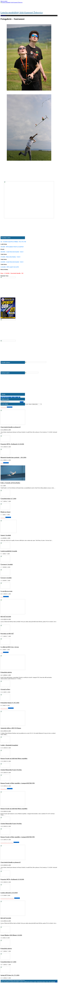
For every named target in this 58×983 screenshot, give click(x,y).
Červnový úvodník (6, 577)
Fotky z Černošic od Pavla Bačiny (10, 483)
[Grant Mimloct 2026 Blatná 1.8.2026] (5, 932)
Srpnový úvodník (6, 535)
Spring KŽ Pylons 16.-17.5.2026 (10, 975)
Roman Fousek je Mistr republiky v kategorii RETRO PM (18, 783)
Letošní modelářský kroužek (9, 551)
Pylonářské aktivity (6, 672)
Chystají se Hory (5, 689)
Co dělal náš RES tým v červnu (10, 647)
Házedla (13, 397)
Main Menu (3, 15)
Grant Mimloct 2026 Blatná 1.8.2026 (11, 935)
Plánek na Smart (5, 512)
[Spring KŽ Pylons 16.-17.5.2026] (5, 972)
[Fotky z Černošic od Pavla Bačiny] (13, 480)
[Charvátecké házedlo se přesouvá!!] (13, 424)
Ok (56, 981)
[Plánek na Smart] (5, 509)
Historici (9, 397)
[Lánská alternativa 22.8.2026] (5, 890)
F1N (5, 397)
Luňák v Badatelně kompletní (9, 745)
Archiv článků (28, 404)
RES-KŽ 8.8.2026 (6, 616)
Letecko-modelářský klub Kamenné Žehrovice (22, 12)
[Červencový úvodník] (5, 561)
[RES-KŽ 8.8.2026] (13, 613)
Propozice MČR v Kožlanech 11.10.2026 (12, 444)
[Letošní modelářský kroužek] (5, 548)
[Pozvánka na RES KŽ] (5, 630)
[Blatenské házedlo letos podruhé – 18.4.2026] (5, 454)
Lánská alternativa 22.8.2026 (9, 892)
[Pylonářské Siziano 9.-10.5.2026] (5, 700)
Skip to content (4, 1)
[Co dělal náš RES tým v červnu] (5, 644)
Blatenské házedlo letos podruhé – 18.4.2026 (13, 457)
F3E (7, 397)
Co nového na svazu (6, 591)
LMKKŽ (16, 397)
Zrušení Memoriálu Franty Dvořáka (11, 770)
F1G (3, 397)
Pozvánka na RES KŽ (7, 633)
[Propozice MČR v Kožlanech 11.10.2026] (5, 441)
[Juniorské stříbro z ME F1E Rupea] (13, 725)
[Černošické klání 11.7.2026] (5, 495)
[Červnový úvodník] (5, 575)
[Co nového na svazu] (5, 588)
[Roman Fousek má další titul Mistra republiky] (5, 755)
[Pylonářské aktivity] (13, 669)
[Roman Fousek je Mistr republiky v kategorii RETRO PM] (5, 780)
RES (19, 397)
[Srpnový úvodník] (9, 532)
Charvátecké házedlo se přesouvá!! (11, 427)
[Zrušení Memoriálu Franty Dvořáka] (5, 767)
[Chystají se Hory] (5, 686)
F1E (1, 397)
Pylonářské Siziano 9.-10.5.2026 (10, 702)
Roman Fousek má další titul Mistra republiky (14, 758)
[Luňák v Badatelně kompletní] (5, 742)
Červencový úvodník (7, 564)
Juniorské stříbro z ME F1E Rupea (11, 728)
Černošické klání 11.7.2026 (8, 498)
